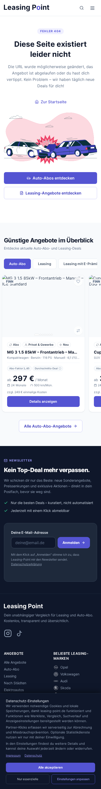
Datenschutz (33, 755)
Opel (64, 667)
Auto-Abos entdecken (54, 178)
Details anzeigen (43, 401)
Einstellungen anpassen (73, 779)
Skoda (65, 688)
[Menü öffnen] (92, 8)
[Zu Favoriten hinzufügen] (78, 281)
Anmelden (71, 542)
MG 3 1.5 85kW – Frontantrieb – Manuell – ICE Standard (43, 352)
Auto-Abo (11, 669)
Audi (63, 681)
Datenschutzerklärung (26, 564)
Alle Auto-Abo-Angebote (47, 426)
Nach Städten (15, 683)
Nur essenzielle (27, 779)
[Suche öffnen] (81, 8)
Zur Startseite (53, 101)
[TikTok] (20, 633)
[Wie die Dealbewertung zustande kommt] (60, 368)
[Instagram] (8, 633)
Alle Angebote (15, 662)
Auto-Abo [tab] (17, 264)
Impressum (13, 755)
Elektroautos (14, 690)
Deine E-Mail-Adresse (29, 532)
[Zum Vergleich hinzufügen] (78, 330)
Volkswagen (69, 674)
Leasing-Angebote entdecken (53, 193)
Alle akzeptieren (50, 767)
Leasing (10, 676)
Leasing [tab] (44, 264)
